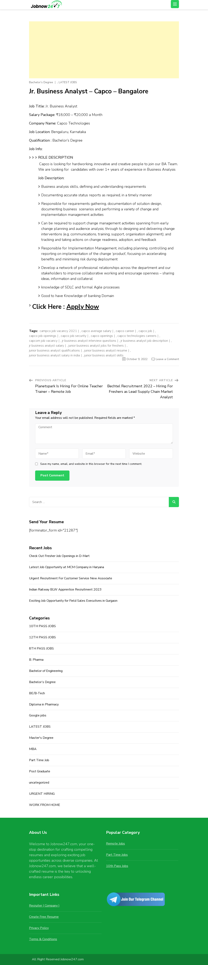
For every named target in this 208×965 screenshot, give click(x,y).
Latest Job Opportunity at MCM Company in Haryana (66, 567)
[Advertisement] (104, 49)
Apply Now (82, 306)
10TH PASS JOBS (42, 626)
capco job (145, 331)
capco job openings (42, 336)
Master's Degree (41, 738)
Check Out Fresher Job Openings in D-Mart (59, 556)
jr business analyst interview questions (89, 340)
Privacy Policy (39, 928)
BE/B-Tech (37, 693)
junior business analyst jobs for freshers (96, 345)
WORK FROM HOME (44, 805)
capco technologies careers (136, 336)
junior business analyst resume (105, 350)
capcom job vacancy (43, 340)
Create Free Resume (44, 917)
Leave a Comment (167, 359)
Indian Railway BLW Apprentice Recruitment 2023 (65, 589)
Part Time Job (39, 760)
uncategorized (39, 782)
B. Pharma (36, 659)
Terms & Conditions (43, 939)
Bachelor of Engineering (46, 671)
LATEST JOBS (68, 82)
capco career (125, 331)
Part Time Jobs (117, 855)
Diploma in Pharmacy (44, 704)
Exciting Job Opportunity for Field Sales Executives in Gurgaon (73, 600)
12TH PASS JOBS (42, 637)
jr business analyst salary (46, 345)
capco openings (102, 336)
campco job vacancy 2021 (58, 331)
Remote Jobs (115, 843)
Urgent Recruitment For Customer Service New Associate (70, 578)
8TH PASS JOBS (41, 648)
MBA (33, 749)
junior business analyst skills (104, 355)
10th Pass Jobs (117, 866)
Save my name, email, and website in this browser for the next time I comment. (91, 464)
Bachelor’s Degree (41, 82)
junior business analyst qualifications (54, 350)
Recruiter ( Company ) (44, 905)
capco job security (73, 336)
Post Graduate (39, 771)
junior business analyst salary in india (54, 355)
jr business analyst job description (144, 340)
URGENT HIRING (42, 793)
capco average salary (96, 331)
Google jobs (37, 715)
